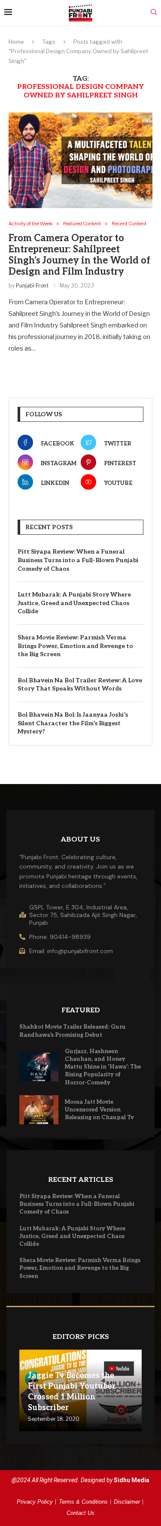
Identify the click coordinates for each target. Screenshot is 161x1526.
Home (16, 41)
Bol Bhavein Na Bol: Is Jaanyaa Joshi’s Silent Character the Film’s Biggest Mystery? (73, 723)
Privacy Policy (35, 1502)
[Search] (154, 12)
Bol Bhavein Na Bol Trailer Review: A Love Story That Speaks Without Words (80, 685)
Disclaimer (127, 1502)
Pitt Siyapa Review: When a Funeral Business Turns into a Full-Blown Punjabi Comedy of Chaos (78, 560)
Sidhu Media (131, 1480)
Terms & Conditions (83, 1502)
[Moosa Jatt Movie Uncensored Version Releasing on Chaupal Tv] (38, 1109)
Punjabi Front (32, 285)
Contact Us (80, 1513)
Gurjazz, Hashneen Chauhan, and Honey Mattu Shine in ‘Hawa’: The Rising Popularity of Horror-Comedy (103, 1067)
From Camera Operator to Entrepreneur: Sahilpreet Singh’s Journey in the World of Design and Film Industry (79, 255)
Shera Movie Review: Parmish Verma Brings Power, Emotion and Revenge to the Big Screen (75, 646)
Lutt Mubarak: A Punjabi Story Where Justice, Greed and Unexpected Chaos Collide (74, 603)
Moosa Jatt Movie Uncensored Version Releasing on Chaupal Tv (99, 1110)
